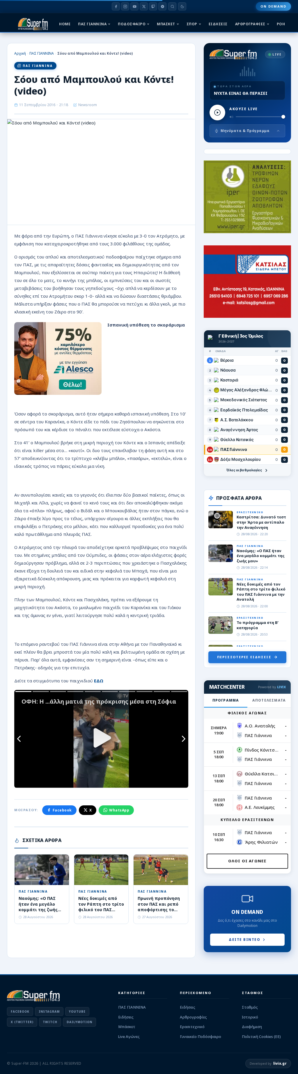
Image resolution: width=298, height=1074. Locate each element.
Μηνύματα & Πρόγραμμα (245, 130)
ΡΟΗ (281, 24)
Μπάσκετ (126, 1026)
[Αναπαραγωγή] (217, 112)
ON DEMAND (273, 6)
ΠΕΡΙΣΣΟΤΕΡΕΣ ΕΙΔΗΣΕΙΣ (244, 657)
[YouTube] (134, 6)
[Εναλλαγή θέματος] (182, 6)
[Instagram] (125, 6)
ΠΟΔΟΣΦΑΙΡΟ (132, 24)
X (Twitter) (22, 1022)
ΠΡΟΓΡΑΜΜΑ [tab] (225, 700)
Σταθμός (250, 1007)
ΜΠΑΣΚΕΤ (166, 24)
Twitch (50, 1022)
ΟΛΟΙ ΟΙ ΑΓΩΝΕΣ (247, 861)
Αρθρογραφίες (193, 1017)
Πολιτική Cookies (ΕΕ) (261, 1036)
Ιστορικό (250, 1017)
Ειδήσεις (126, 1017)
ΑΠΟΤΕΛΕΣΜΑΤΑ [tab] (269, 700)
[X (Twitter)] (144, 6)
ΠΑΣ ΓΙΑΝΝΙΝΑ (92, 24)
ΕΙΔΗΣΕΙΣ (218, 24)
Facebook (62, 810)
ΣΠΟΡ (192, 24)
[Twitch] (153, 6)
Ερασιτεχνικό (192, 1026)
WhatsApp (119, 810)
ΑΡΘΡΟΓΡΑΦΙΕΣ (250, 24)
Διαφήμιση (252, 1026)
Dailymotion (79, 1022)
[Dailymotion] (162, 6)
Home (64, 24)
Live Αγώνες (129, 1036)
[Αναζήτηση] (172, 6)
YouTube (77, 1011)
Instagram (49, 1011)
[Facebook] (116, 6)
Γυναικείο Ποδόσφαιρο (200, 1036)
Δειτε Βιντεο (244, 939)
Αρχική (20, 53)
